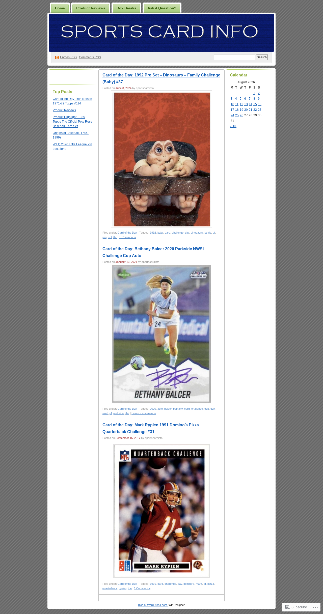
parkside (118, 413)
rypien (122, 588)
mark (199, 583)
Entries (68, 57)
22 (255, 109)
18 (237, 109)
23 (259, 109)
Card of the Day (127, 232)
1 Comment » (127, 237)
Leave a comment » (143, 413)
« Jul (233, 126)
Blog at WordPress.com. (153, 604)
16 (259, 104)
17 (232, 109)
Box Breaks (126, 8)
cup (206, 408)
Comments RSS (90, 57)
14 (250, 104)
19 (241, 109)
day (187, 232)
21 (250, 109)
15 (255, 104)
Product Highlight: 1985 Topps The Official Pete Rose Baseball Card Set (72, 121)
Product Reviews (90, 8)
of (214, 232)
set (110, 237)
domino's (188, 583)
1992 (153, 232)
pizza (210, 583)
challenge (177, 232)
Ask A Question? (162, 8)
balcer (168, 408)
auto (160, 408)
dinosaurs (197, 232)
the (115, 237)
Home (60, 8)
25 (237, 115)
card (167, 232)
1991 (153, 583)
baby (160, 232)
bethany (178, 408)
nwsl (105, 413)
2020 (153, 408)
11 (236, 104)
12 (241, 104)
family (207, 232)
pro (104, 237)
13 (246, 104)
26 (241, 115)
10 (232, 104)
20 (246, 109)
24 (232, 115)
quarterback (109, 588)
